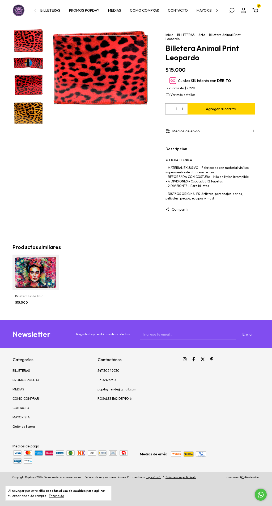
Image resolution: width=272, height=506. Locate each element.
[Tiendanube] (243, 477)
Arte (201, 35)
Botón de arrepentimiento (180, 477)
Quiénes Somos (24, 427)
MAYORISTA (206, 10)
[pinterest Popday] (212, 359)
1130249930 (106, 380)
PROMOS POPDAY (84, 10)
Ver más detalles (183, 95)
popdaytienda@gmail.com (116, 389)
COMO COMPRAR (144, 10)
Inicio (169, 35)
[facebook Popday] (194, 359)
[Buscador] (232, 11)
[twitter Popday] (203, 359)
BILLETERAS (50, 10)
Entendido (56, 496)
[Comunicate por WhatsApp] (261, 495)
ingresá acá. (153, 477)
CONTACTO (178, 10)
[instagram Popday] (184, 359)
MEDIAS (114, 10)
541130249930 (108, 371)
